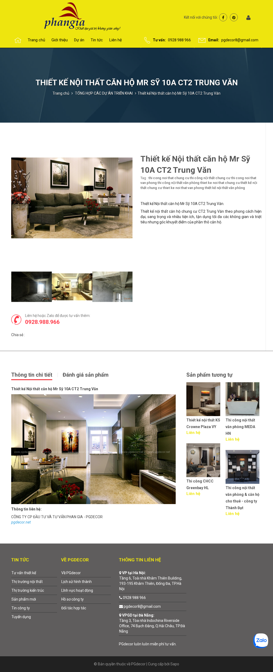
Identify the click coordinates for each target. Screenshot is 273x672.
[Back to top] (256, 655)
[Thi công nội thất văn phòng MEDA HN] (204, 399)
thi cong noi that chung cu (168, 178)
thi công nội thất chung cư (210, 178)
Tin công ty (20, 608)
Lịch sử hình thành (76, 582)
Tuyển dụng (21, 617)
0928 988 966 (179, 40)
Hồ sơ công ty (72, 599)
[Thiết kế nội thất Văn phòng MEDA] (243, 399)
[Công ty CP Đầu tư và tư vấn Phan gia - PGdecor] (71, 16)
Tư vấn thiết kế (23, 573)
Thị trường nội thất (27, 582)
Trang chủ (61, 93)
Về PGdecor (71, 573)
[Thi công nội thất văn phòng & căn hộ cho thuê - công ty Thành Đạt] (204, 467)
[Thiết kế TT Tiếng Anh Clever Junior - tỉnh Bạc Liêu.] (243, 460)
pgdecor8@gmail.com (239, 40)
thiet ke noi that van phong (183, 188)
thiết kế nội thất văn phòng (225, 188)
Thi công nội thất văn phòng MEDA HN (202, 427)
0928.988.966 (42, 322)
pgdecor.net (21, 522)
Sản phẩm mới (23, 599)
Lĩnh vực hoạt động (77, 590)
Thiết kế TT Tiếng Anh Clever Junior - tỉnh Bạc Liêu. (243, 488)
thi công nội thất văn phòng (178, 183)
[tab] (36, 374)
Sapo (174, 664)
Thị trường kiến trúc (27, 590)
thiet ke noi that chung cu (220, 183)
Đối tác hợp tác (73, 608)
